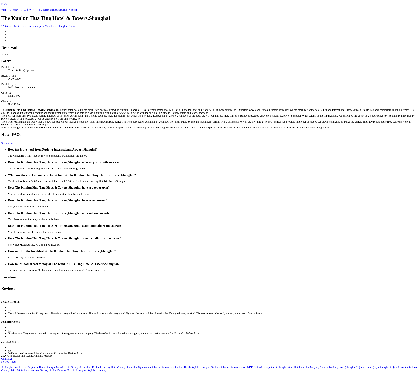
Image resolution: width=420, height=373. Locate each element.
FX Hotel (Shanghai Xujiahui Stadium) (86, 370)
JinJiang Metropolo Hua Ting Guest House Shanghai (28, 367)
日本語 (28, 9)
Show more (7, 143)
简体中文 (6, 9)
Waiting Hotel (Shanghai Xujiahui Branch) (352, 367)
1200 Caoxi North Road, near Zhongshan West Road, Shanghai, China (38, 26)
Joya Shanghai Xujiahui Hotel (389, 367)
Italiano (63, 9)
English (5, 4)
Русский (72, 9)
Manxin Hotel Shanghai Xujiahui (73, 367)
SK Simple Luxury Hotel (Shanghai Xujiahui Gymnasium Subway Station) (130, 367)
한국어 (36, 9)
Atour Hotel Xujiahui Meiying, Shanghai (308, 367)
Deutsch (45, 9)
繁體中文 (17, 9)
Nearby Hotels (8, 361)
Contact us (6, 358)
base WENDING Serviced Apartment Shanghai (262, 367)
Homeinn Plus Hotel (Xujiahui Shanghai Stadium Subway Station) (203, 367)
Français (54, 9)
